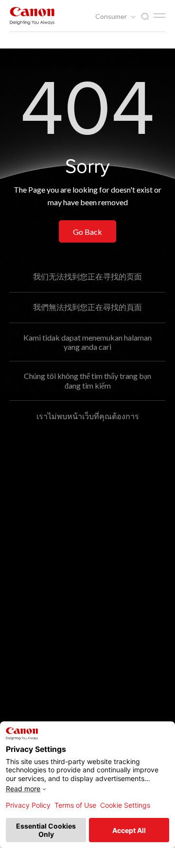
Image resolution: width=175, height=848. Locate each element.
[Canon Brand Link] (32, 16)
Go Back (87, 231)
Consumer (111, 16)
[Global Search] (145, 17)
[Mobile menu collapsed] (159, 15)
